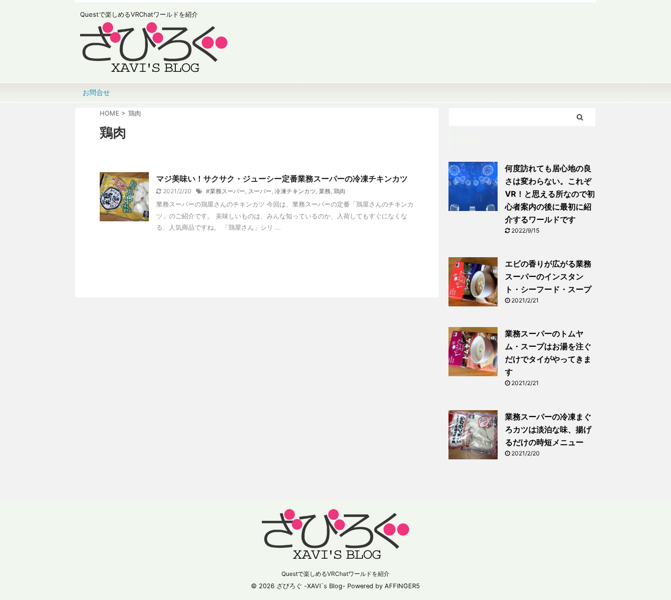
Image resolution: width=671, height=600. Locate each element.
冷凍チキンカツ (295, 191)
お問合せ (96, 92)
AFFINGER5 (402, 586)
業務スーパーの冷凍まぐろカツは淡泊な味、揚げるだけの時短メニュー (548, 429)
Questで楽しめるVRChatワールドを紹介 (335, 573)
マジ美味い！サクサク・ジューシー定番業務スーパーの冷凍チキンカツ (282, 178)
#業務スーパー (225, 191)
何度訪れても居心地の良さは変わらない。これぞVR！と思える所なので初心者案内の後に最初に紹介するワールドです (550, 193)
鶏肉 (339, 191)
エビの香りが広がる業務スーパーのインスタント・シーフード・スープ (548, 276)
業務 (325, 191)
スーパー (260, 191)
